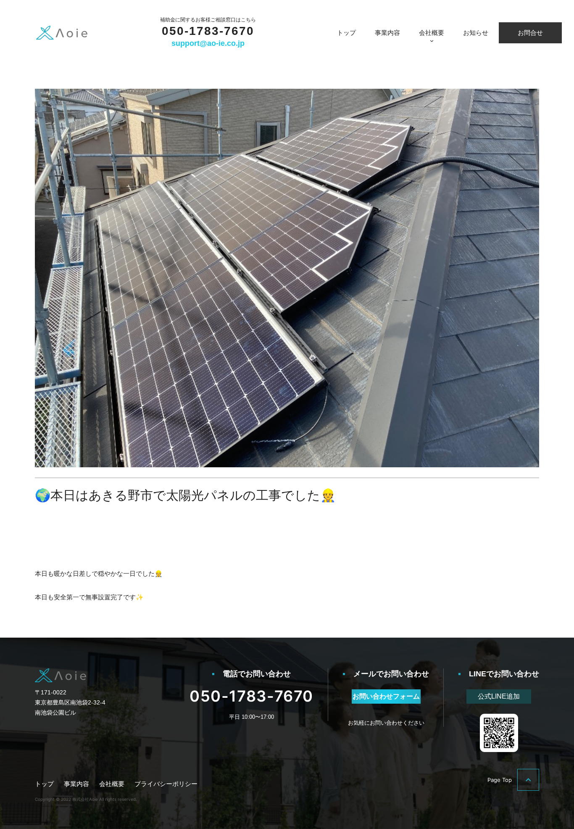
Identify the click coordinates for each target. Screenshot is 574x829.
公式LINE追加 (499, 696)
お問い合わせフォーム (386, 696)
